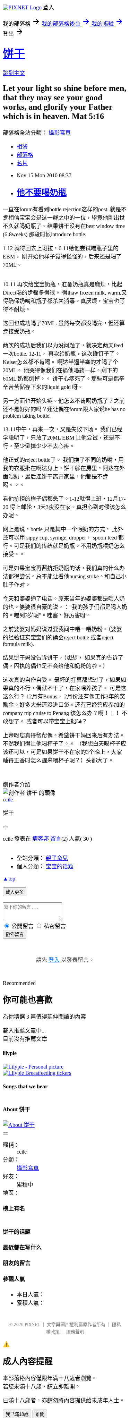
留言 (55, 839)
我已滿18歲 (17, 1414)
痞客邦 (40, 839)
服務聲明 (75, 1331)
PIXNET (32, 1324)
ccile (8, 799)
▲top (9, 879)
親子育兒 (57, 858)
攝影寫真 (60, 133)
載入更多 (15, 892)
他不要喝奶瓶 (42, 192)
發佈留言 (15, 934)
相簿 (22, 147)
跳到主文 (14, 73)
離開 (39, 1414)
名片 (22, 163)
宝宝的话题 (59, 866)
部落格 (25, 155)
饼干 (14, 54)
